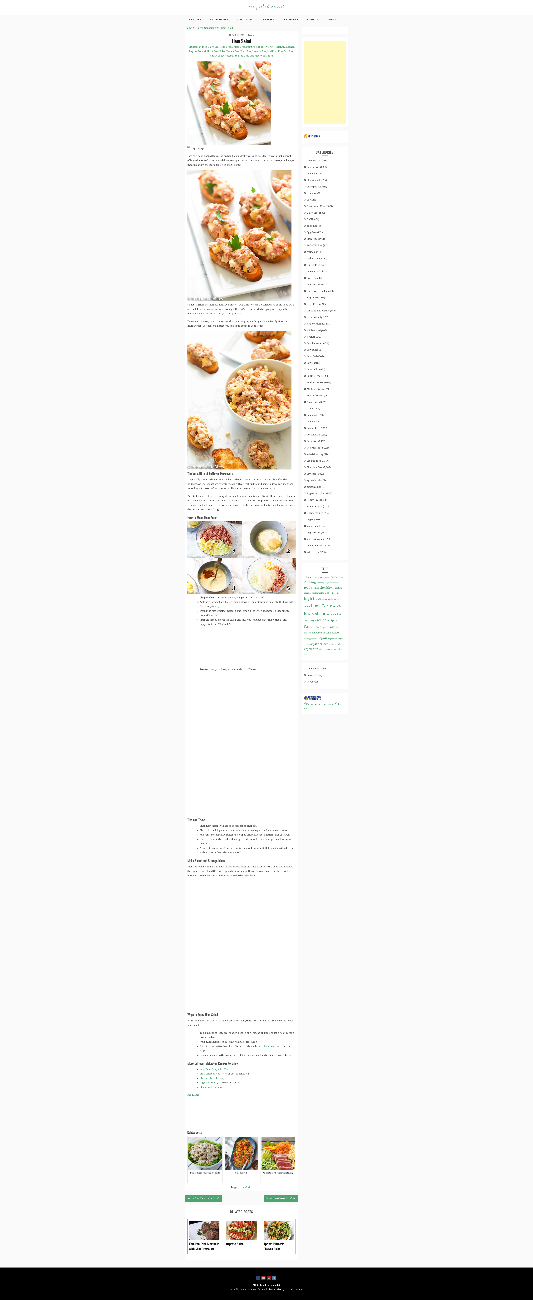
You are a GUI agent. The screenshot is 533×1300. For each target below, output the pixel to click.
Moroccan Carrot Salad (279, 1198)
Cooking (310, 582)
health (318, 588)
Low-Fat (311, 362)
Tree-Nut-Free (251, 55)
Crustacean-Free (198, 46)
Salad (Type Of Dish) (324, 627)
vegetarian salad (316, 539)
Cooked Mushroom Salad (205, 1198)
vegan (322, 638)
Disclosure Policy (316, 668)
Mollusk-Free (211, 51)
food (307, 587)
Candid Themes (293, 1289)
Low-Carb (313, 19)
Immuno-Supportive (257, 46)
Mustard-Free (314, 395)
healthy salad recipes (332, 593)
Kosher (290, 46)
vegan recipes (319, 644)
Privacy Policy (315, 675)
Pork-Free (245, 51)
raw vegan (312, 621)
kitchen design (315, 330)
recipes (332, 620)
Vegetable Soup (208, 1082)
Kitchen (307, 607)
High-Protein (314, 304)
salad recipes (332, 632)
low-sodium (314, 613)
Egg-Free (312, 232)
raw (305, 621)
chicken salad (314, 180)
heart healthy (314, 284)
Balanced (311, 577)
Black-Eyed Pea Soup (211, 1087)
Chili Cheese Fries (210, 1073)
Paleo (331, 19)
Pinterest (269, 1278)
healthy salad (318, 593)
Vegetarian (244, 19)
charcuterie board (266, 1046)
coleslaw (312, 193)
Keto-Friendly (219, 19)
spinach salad (314, 480)
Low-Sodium (314, 369)
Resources (312, 681)
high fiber (312, 598)
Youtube (263, 1278)
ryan (251, 35)
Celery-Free (313, 167)
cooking (311, 199)
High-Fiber (194, 19)
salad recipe (318, 632)
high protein (327, 599)
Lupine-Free (196, 51)
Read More (193, 1094)
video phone (331, 649)
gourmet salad (315, 271)
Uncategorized (315, 513)
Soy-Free (288, 51)
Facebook (258, 1278)
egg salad (312, 225)
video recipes (314, 545)
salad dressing (315, 454)
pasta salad (313, 415)
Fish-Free (225, 46)
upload (314, 639)
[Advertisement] (325, 82)
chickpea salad (315, 186)
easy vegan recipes (332, 583)
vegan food (332, 639)
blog (305, 709)
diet (318, 583)
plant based (337, 614)
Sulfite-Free (236, 55)
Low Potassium (315, 343)
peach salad (313, 421)
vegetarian (311, 649)
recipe (321, 620)
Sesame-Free (259, 51)
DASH (310, 219)
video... (322, 649)
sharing (307, 639)
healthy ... (327, 587)
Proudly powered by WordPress (247, 1289)
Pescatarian (290, 19)
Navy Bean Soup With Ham (214, 1069)
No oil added (314, 402)
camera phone (323, 577)
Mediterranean (315, 382)
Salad (309, 626)
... (304, 577)
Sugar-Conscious (219, 55)
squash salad (314, 486)
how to (336, 599)
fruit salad (312, 252)
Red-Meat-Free (315, 447)
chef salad (312, 173)
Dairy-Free (267, 19)
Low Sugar (312, 349)
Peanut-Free (233, 51)
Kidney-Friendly (316, 323)
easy (322, 583)
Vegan (310, 519)
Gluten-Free (238, 46)
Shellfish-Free (275, 51)
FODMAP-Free (314, 245)
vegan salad (313, 526)
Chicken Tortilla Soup (212, 1078)
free (313, 588)
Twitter (274, 1278)
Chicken (334, 577)
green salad (313, 278)
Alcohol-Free (314, 160)
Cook (341, 577)
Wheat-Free (266, 55)
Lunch (328, 614)
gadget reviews (315, 258)
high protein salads (318, 291)
